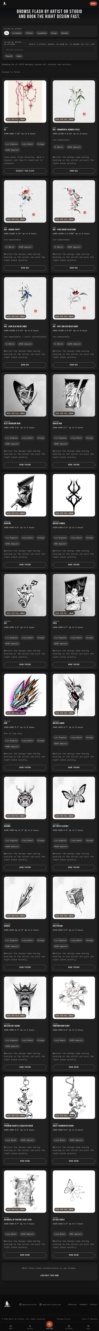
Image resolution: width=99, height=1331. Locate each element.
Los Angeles (16, 33)
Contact (93, 1297)
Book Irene (74, 1067)
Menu (93, 4)
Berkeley (64, 33)
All (6, 33)
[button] (25, 101)
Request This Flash (25, 171)
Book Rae (74, 171)
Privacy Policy (63, 1312)
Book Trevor (25, 465)
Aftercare (72, 1297)
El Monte (29, 33)
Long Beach (41, 33)
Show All (9, 56)
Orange (54, 33)
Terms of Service (89, 1312)
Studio (19, 56)
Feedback (83, 1297)
